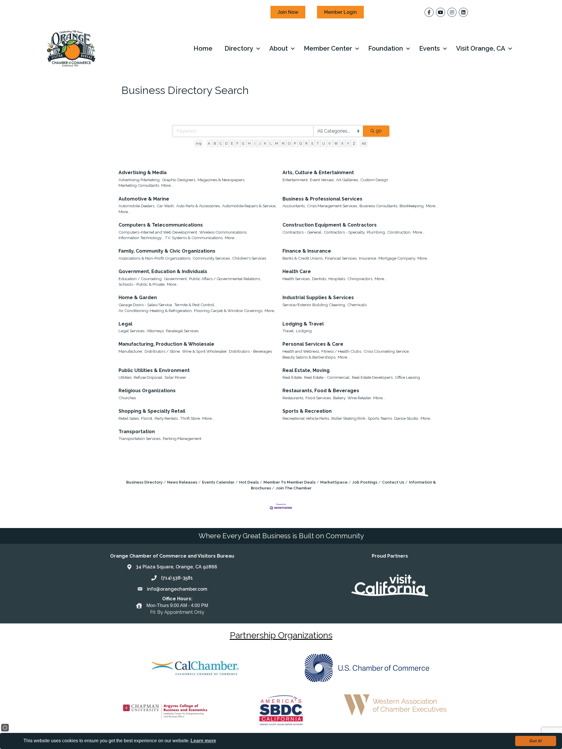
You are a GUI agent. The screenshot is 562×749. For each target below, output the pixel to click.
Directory (239, 48)
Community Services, (212, 258)
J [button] (260, 143)
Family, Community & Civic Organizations (167, 251)
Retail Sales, (129, 418)
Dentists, (319, 278)
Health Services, (296, 278)
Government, (176, 278)
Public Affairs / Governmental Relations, (225, 278)
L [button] (271, 143)
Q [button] (300, 143)
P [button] (295, 143)
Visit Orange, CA (480, 48)
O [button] (289, 143)
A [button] (209, 143)
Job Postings (364, 482)
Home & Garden (138, 297)
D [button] (226, 143)
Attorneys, (156, 330)
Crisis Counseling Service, (386, 351)
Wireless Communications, (223, 232)
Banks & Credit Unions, (302, 258)
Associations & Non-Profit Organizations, (155, 258)
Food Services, (319, 397)
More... (167, 185)
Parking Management (182, 438)
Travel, (288, 330)
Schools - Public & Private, (142, 284)
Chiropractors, (360, 278)
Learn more (203, 740)
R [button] (306, 143)
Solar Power (175, 377)
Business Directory (144, 482)
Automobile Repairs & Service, (249, 205)
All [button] (364, 143)
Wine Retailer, (359, 397)
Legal (125, 324)
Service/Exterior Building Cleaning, (314, 304)
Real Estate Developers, (372, 377)
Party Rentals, (167, 418)
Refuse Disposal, (148, 377)
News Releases (182, 482)
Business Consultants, (378, 205)
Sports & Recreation (307, 411)
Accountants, (294, 205)
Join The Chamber (293, 488)
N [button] (283, 143)
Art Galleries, (347, 179)
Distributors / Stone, (163, 351)
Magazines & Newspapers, (221, 179)
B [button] (215, 143)
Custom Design (374, 179)
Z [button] (354, 143)
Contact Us (393, 482)
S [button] (312, 143)
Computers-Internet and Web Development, (158, 232)
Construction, (399, 232)
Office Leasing (407, 377)
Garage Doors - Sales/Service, (146, 304)
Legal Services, (132, 330)
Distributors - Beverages (250, 351)
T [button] (318, 143)
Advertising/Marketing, (139, 179)
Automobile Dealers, (137, 205)
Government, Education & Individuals (163, 271)
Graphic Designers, (179, 179)
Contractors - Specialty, (344, 232)
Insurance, (368, 258)
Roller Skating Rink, (348, 418)
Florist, (147, 418)
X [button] (342, 143)
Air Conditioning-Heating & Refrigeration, (156, 310)
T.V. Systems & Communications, (194, 237)
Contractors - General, (302, 232)
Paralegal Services (182, 330)
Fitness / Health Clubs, (341, 351)
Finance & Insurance (306, 251)
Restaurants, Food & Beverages (320, 390)
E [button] (232, 143)
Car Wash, (166, 205)
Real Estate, (292, 377)
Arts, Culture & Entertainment (318, 172)
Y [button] (348, 143)
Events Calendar (218, 482)
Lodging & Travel (303, 324)
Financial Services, (341, 258)
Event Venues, (322, 179)
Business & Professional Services (322, 199)
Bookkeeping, (412, 205)
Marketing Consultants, (139, 185)
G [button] (243, 143)
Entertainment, (295, 179)
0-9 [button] (198, 143)
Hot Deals (249, 482)
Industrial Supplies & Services (318, 297)
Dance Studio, (406, 418)
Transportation (137, 431)
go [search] (379, 130)
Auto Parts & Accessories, (198, 205)
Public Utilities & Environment (154, 370)
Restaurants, (293, 397)
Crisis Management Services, (332, 205)
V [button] (329, 143)
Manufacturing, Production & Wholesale (166, 344)
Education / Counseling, (140, 278)
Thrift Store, (190, 418)
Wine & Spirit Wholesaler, (204, 351)
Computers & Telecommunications (161, 225)
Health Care (296, 271)
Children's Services (249, 258)
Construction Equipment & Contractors (329, 225)
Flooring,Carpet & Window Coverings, (228, 310)
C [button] (221, 143)
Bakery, (339, 397)
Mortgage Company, (397, 258)
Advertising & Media (143, 172)
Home (203, 48)
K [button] (265, 143)
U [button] (323, 143)
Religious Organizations (147, 390)
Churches (127, 397)
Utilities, (125, 377)
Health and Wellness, (301, 351)
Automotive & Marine (144, 199)
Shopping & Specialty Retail (152, 411)
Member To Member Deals (289, 482)
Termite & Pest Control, (194, 304)
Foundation (385, 48)
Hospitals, (337, 278)
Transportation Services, (140, 438)
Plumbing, (376, 232)
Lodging (304, 330)
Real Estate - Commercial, (327, 377)
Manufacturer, (131, 351)
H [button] (249, 143)
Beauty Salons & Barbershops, (309, 357)
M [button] (276, 143)
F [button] (238, 143)
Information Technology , (141, 237)
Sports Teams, (380, 418)
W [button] (336, 143)
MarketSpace (333, 482)
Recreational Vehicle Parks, (306, 418)
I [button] (254, 143)
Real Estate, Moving (306, 370)
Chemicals (356, 304)
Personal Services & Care (312, 344)
